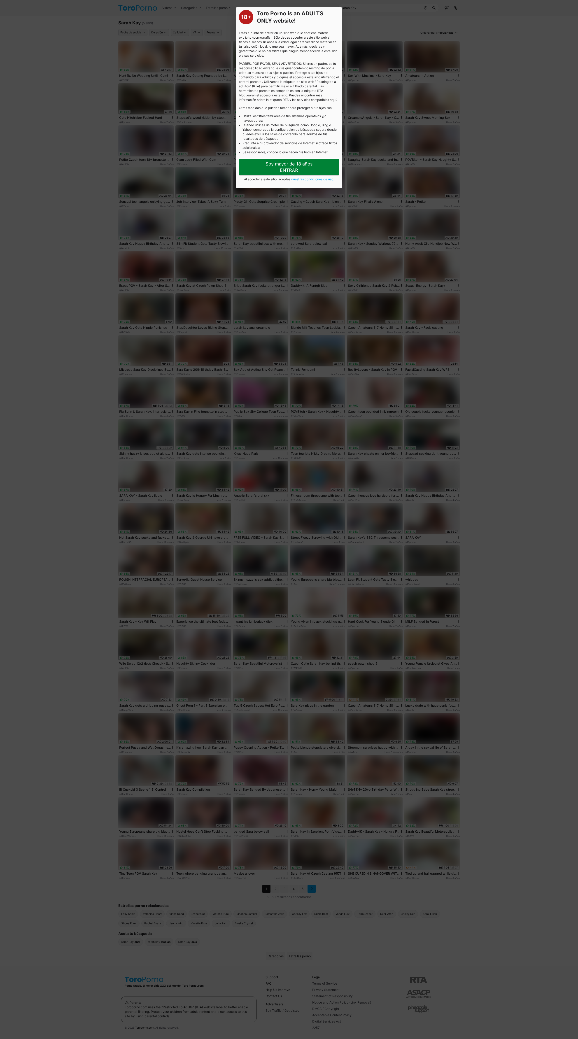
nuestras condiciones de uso (312, 179)
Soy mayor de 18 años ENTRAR (289, 167)
